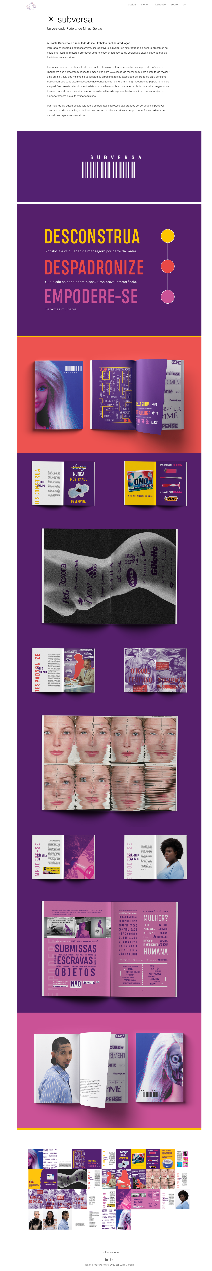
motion (145, 4)
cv (184, 4)
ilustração (160, 4)
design (132, 4)
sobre (174, 4)
